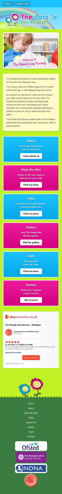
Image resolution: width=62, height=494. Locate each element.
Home (31, 403)
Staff (31, 431)
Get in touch (31, 300)
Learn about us (31, 156)
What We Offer (31, 412)
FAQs (31, 417)
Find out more (31, 184)
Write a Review (31, 357)
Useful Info (31, 422)
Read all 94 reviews (13, 353)
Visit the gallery (31, 242)
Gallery (31, 427)
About (31, 408)
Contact (31, 436)
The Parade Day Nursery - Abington (23, 325)
